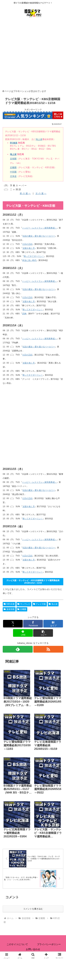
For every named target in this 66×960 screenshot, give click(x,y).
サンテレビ (25, 604)
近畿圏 (13, 167)
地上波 (39, 139)
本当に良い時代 (29, 260)
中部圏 (13, 172)
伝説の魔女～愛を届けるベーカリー (39, 236)
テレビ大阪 (41, 604)
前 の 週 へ (25, 193)
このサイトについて (17, 944)
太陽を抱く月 (29, 248)
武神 (24, 313)
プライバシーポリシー (49, 944)
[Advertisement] (33, 54)
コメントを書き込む (33, 909)
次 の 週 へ (41, 193)
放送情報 (10, 609)
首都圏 (13, 158)
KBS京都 (10, 604)
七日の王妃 (27, 244)
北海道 (13, 176)
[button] (43, 633)
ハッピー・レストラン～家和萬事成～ (39, 228)
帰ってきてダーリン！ (34, 256)
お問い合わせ (33, 949)
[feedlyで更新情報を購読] (18, 649)
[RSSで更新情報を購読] (48, 649)
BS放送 (13, 143)
